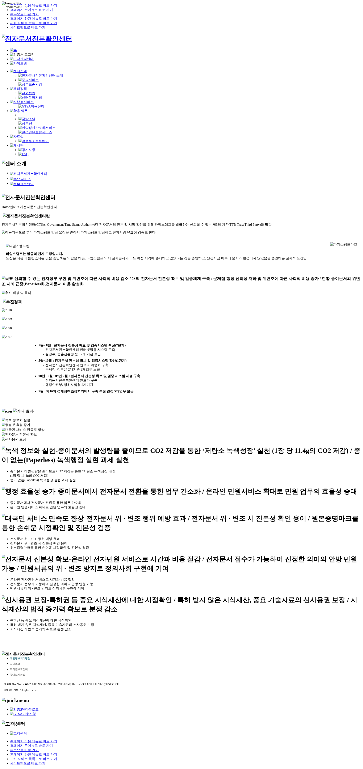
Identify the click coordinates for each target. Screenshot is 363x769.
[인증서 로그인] (22, 54)
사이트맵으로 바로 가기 (27, 27)
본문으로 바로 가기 (24, 14)
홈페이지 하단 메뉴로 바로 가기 (33, 18)
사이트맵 (15, 663)
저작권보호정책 (19, 669)
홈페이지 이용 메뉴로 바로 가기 (33, 5)
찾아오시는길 (17, 674)
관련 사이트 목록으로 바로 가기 (33, 23)
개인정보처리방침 (20, 658)
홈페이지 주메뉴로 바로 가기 (31, 10)
